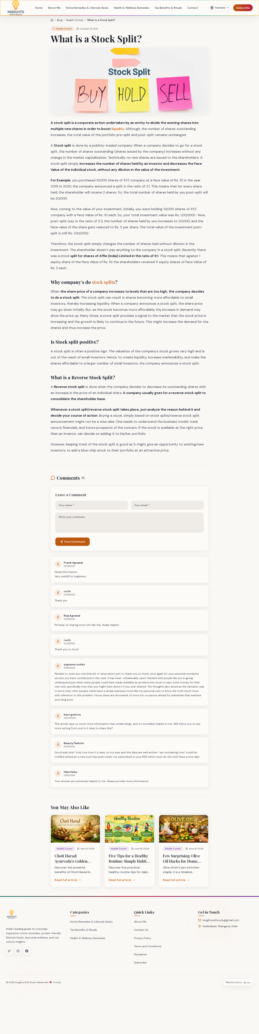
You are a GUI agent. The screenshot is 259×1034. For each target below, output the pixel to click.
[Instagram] (18, 951)
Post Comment (74, 542)
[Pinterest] (27, 951)
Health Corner (74, 20)
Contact (192, 7)
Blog (59, 20)
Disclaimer (140, 954)
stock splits (103, 282)
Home (39, 7)
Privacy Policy (142, 938)
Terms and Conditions (148, 946)
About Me (54, 7)
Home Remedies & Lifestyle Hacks (87, 7)
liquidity (117, 129)
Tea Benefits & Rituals (168, 7)
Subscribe (243, 7)
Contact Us (141, 929)
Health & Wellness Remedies (131, 7)
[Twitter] (9, 951)
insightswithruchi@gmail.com (221, 920)
